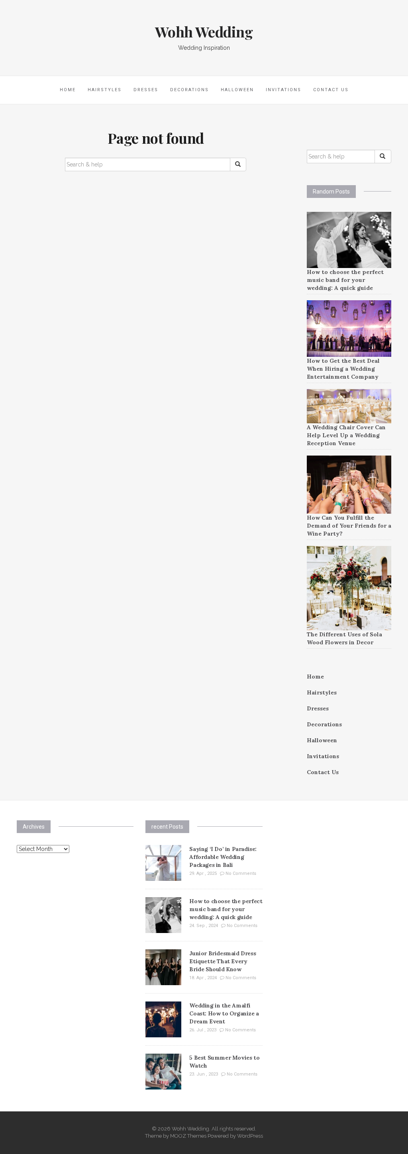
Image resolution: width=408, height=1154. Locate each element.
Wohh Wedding (204, 31)
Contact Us (331, 89)
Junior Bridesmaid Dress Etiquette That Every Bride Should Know (222, 961)
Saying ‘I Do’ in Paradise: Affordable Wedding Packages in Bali (223, 856)
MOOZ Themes (188, 1136)
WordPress (250, 1136)
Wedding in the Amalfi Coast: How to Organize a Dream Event (224, 1013)
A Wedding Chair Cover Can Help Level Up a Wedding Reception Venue (346, 435)
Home (68, 89)
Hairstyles (105, 89)
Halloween (237, 89)
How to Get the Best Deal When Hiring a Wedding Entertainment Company (343, 368)
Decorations (189, 89)
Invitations (283, 89)
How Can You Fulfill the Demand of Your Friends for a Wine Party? (349, 525)
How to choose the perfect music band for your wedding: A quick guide (345, 279)
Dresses (145, 89)
